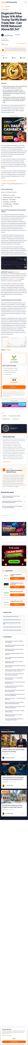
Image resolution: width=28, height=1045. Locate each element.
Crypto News (7, 6)
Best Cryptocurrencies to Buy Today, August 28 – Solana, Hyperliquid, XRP (15, 691)
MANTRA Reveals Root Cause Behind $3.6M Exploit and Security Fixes (15, 666)
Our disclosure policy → (22, 43)
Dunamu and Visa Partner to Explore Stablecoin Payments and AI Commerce (14, 686)
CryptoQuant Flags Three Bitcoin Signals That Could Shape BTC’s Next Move (14, 719)
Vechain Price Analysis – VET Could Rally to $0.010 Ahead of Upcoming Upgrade (15, 707)
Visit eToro (13, 387)
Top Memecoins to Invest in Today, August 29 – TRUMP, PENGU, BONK (14, 662)
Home (2, 6)
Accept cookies (14, 1041)
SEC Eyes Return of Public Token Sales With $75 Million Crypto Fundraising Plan (14, 674)
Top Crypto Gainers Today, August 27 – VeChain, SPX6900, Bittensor (14, 711)
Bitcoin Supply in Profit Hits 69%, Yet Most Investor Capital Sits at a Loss (15, 682)
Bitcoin (7, 149)
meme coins (16, 418)
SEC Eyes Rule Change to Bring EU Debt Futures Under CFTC (14, 654)
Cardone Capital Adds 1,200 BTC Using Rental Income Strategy (11, 497)
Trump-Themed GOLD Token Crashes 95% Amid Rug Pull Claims (14, 658)
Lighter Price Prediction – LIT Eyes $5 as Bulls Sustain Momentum (14, 678)
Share (15, 57)
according (3, 164)
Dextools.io (16, 272)
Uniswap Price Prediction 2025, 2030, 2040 (12, 619)
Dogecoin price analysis (15, 415)
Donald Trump (6, 418)
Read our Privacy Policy (6, 1035)
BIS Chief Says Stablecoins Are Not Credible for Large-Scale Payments (12, 507)
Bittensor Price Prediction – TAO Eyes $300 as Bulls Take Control (15, 699)
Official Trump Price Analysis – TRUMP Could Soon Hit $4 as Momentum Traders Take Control (15, 670)
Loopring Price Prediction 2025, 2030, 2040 (12, 627)
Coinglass (8, 350)
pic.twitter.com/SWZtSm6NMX (8, 181)
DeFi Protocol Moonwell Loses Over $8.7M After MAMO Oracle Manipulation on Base (14, 703)
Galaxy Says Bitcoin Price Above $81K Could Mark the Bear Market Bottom (12, 502)
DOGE (4, 415)
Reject (14, 1038)
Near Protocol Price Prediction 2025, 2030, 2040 (11, 623)
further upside (15, 279)
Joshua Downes (4, 40)
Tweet (6, 57)
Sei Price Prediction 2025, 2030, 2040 (10, 616)
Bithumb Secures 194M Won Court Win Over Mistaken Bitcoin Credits (13, 715)
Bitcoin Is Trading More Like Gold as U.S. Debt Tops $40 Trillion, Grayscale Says (15, 695)
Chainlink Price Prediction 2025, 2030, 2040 (12, 630)
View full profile (7, 461)
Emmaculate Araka (9, 437)
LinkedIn (23, 57)
